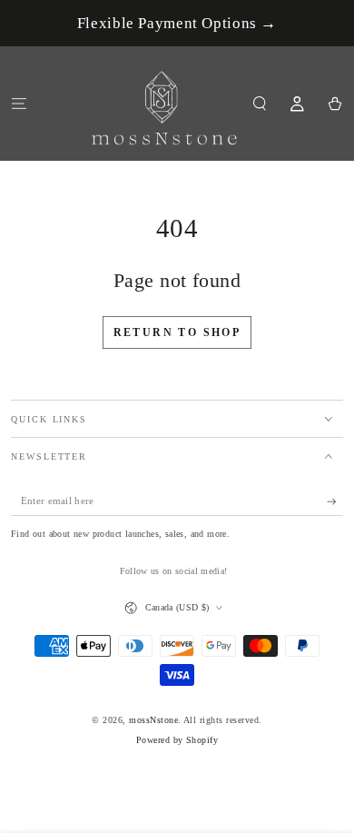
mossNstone (153, 720)
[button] (260, 103)
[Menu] (19, 103)
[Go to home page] (164, 104)
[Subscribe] (335, 501)
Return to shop (177, 332)
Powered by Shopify (177, 740)
